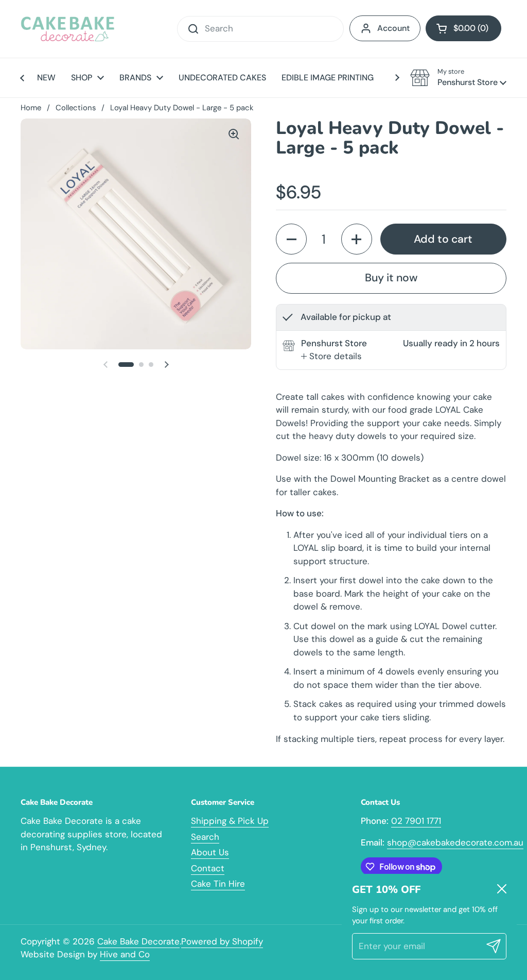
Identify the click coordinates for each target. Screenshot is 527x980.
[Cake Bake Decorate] (68, 29)
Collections (76, 108)
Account (393, 28)
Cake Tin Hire (218, 883)
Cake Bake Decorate (138, 941)
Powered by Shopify (222, 941)
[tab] (331, 356)
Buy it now (391, 278)
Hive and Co (125, 954)
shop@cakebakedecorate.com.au (455, 842)
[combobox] (260, 29)
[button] (463, 28)
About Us (210, 852)
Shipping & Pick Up (230, 820)
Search (205, 836)
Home (31, 108)
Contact (207, 868)
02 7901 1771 (416, 820)
